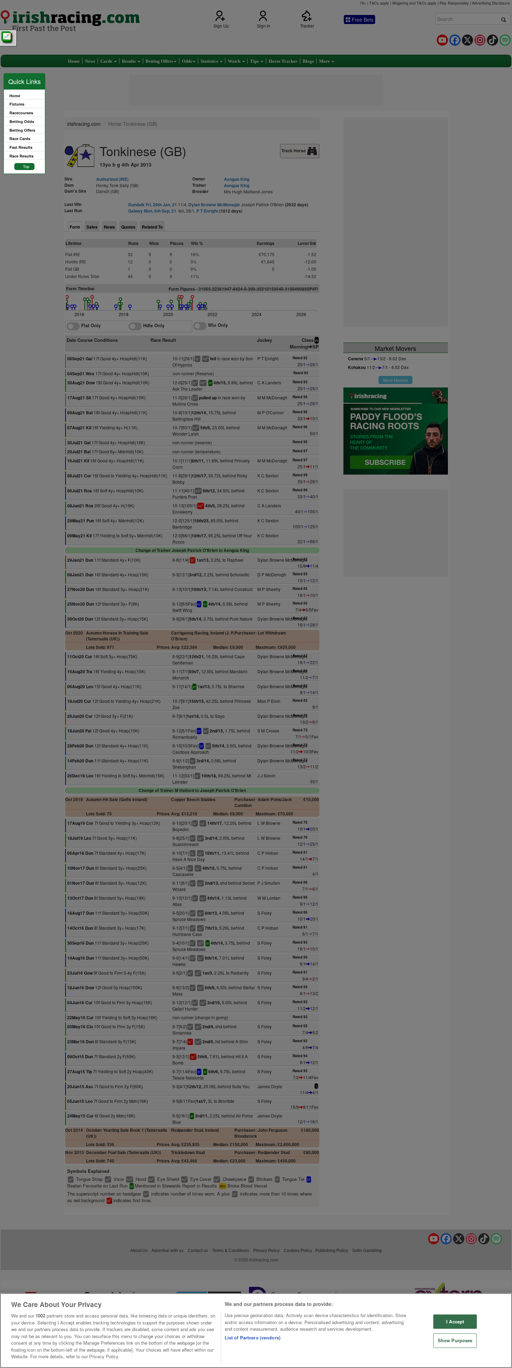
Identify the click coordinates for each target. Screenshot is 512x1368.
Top (26, 166)
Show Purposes (455, 1340)
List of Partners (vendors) (252, 1337)
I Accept (455, 1321)
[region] (256, 1330)
